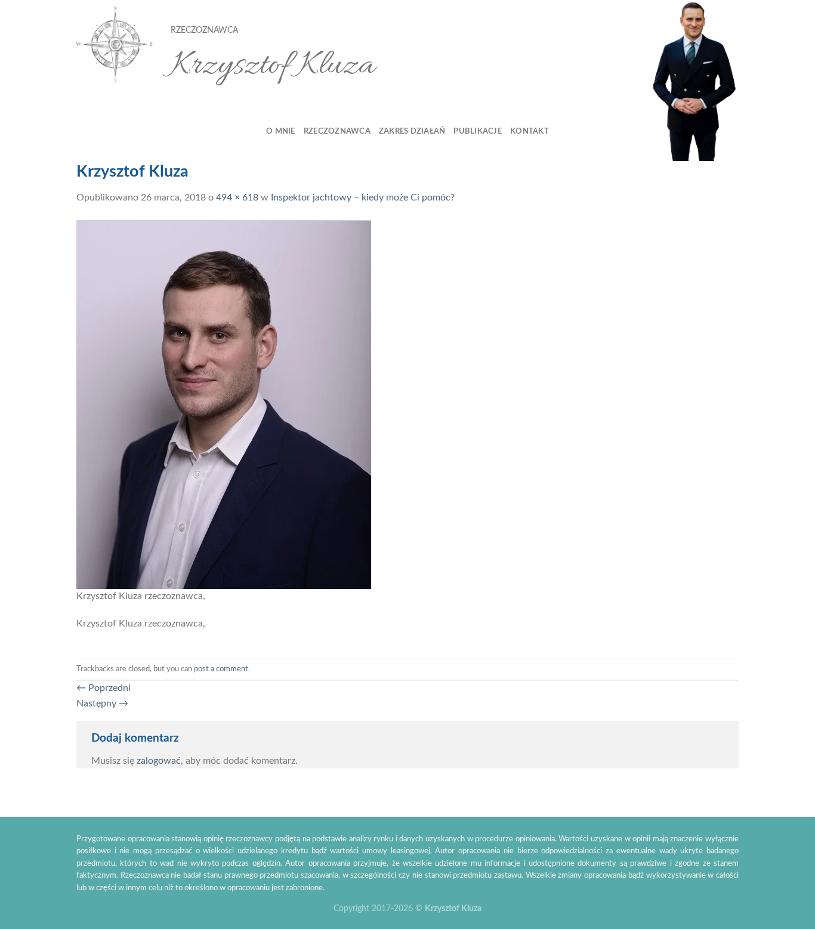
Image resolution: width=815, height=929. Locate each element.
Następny (102, 703)
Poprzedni (103, 688)
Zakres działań (412, 131)
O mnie (280, 131)
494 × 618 (237, 197)
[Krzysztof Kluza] (114, 45)
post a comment (221, 668)
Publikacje (477, 131)
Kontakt (529, 131)
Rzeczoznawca (337, 131)
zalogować (159, 761)
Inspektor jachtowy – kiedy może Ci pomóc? (363, 197)
